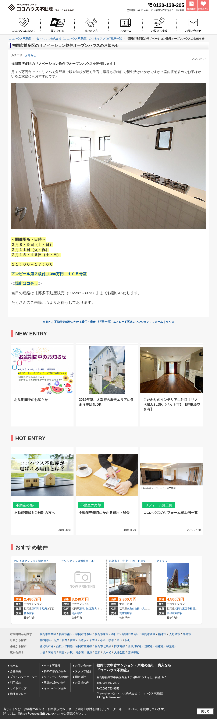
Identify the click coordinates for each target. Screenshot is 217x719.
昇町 (128, 640)
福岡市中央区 (48, 634)
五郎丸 (93, 608)
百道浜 (82, 640)
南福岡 (52, 652)
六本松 (107, 652)
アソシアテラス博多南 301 (78, 561)
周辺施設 (80, 676)
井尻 (70, 652)
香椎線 (159, 646)
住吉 (72, 640)
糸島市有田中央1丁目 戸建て (127, 561)
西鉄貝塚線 (135, 646)
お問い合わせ (83, 665)
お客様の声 (82, 682)
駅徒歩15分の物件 (55, 682)
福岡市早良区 (130, 634)
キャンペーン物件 (55, 688)
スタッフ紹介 (83, 671)
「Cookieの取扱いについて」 (44, 713)
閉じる (205, 711)
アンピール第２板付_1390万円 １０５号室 (49, 274)
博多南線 (119, 646)
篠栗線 (170, 646)
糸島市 (131, 608)
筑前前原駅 (125, 613)
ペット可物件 (52, 665)
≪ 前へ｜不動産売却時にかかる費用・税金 (69, 321)
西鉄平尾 (133, 652)
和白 (64, 640)
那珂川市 (37, 608)
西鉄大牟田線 (64, 646)
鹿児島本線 (46, 646)
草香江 (93, 640)
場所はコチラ (26, 283)
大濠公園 (119, 652)
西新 (97, 652)
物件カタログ (18, 693)
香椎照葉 (192, 608)
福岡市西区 (148, 634)
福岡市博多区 (83, 634)
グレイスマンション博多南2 (30, 561)
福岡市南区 (66, 634)
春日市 (115, 634)
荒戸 (56, 640)
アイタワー (163, 561)
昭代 (119, 640)
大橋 (42, 652)
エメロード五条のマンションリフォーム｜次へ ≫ (144, 321)
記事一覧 (104, 321)
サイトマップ (18, 688)
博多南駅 (29, 613)
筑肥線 (148, 646)
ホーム (14, 665)
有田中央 (140, 608)
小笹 (103, 640)
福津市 (162, 634)
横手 (111, 640)
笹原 (89, 652)
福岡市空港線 (83, 646)
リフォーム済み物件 (56, 676)
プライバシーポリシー (24, 676)
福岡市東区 (181, 608)
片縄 (44, 608)
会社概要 (15, 671)
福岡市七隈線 (103, 646)
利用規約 (15, 682)
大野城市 (174, 634)
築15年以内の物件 (55, 671)
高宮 (61, 652)
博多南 (79, 652)
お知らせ (30, 55)
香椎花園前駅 (174, 613)
